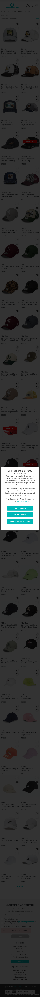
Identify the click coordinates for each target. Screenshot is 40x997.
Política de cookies (22, 501)
